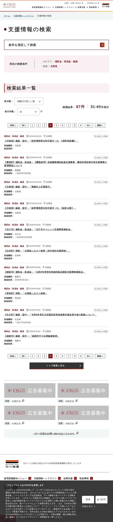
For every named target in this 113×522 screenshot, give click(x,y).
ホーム (7, 16)
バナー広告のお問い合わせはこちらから (54, 433)
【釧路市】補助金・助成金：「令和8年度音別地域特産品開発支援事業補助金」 (44, 272)
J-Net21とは (92, 3)
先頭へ (13, 125)
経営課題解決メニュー (15, 478)
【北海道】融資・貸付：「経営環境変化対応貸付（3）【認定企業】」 (40, 208)
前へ (24, 125)
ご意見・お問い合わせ (72, 3)
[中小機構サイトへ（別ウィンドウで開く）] (105, 5)
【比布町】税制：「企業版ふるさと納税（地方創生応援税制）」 (37, 251)
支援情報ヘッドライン (24, 16)
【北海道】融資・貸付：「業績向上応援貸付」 (28, 187)
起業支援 (68, 478)
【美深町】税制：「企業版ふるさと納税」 (26, 293)
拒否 (88, 499)
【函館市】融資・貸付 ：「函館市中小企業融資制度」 (32, 336)
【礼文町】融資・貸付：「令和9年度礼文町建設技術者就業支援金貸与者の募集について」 (50, 315)
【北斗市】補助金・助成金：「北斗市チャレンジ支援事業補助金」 (38, 229)
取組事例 (84, 478)
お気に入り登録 (102, 136)
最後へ (100, 125)
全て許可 (101, 499)
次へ (89, 125)
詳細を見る (87, 506)
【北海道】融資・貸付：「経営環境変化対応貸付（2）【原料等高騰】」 (41, 141)
